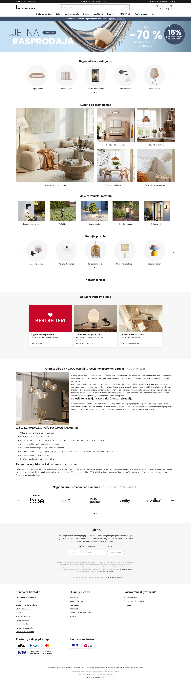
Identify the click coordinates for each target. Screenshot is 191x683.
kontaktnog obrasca (126, 569)
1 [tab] (94, 93)
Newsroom (74, 605)
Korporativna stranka (24, 628)
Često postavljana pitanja (26, 605)
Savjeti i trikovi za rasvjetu (81, 612)
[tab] (42, 612)
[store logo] (25, 7)
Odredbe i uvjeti (130, 597)
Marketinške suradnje (79, 601)
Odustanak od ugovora (26, 597)
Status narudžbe (23, 609)
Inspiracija (74, 609)
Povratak (19, 612)
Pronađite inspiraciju (84, 343)
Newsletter (74, 597)
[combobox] (94, 7)
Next (172, 77)
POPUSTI (123, 14)
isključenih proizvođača (115, 577)
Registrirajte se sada (116, 18)
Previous (18, 77)
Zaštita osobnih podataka (134, 601)
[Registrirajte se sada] (95, 19)
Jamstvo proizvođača (25, 631)
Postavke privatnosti (54, 667)
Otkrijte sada (36, 343)
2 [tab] (97, 93)
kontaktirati (162, 472)
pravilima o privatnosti (106, 572)
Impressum (128, 605)
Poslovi (73, 616)
